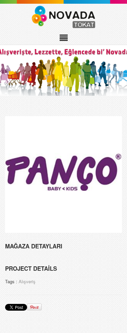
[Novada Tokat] (63, 17)
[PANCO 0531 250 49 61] (63, 174)
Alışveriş (27, 281)
